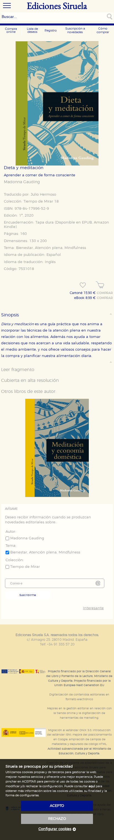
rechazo (57, 819)
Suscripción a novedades (75, 30)
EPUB (87, 222)
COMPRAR (105, 293)
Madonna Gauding (22, 182)
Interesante (93, 608)
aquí (92, 786)
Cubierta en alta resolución (30, 380)
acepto (57, 806)
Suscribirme (27, 595)
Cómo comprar (103, 30)
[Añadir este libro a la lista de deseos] (83, 285)
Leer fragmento (17, 370)
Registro (51, 30)
